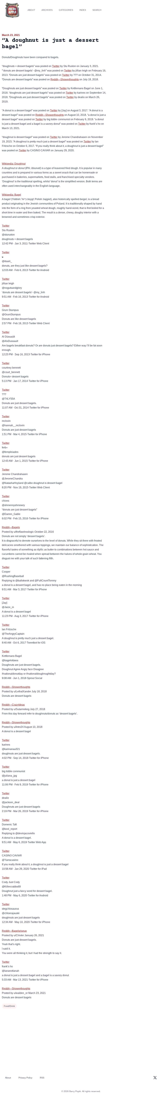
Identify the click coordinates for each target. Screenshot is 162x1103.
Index (82, 10)
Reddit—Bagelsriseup (14, 931)
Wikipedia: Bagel (11, 194)
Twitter (55, 66)
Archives (47, 10)
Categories (66, 10)
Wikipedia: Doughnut (13, 163)
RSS (42, 1077)
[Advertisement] (135, 55)
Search (96, 10)
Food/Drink (9, 1006)
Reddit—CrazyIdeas (13, 704)
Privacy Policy (25, 1077)
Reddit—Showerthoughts (64, 79)
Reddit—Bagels (11, 527)
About (31, 10)
